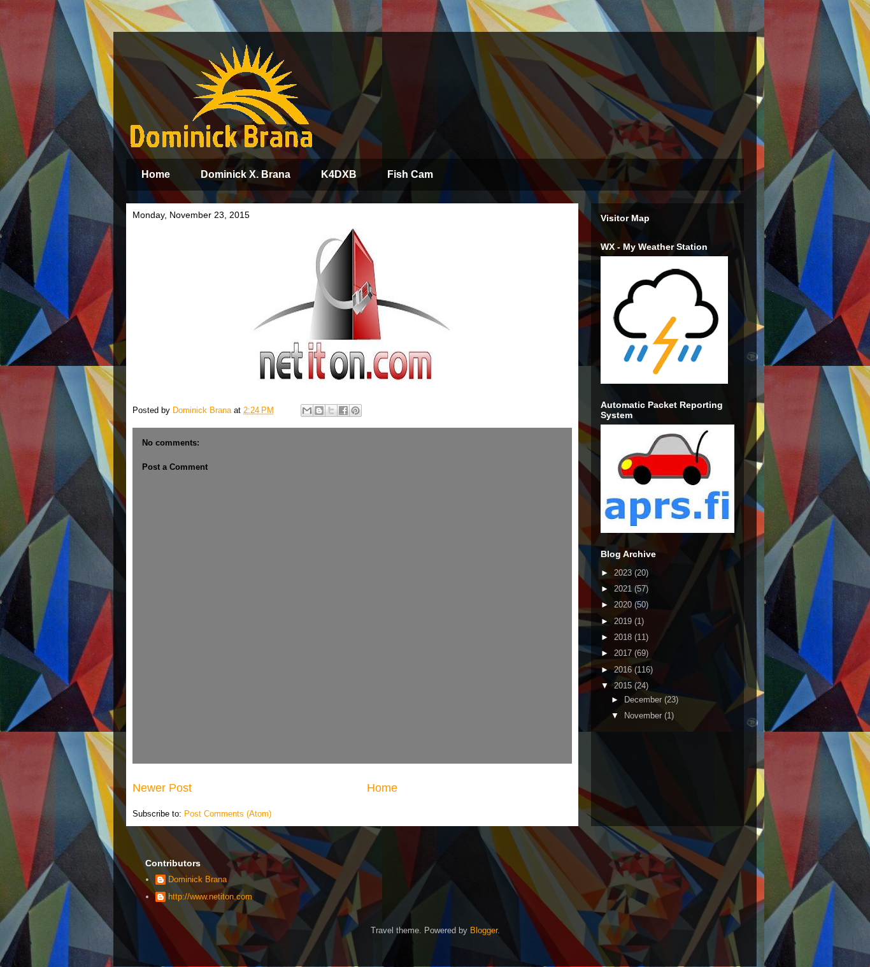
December (644, 699)
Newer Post (162, 788)
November (644, 715)
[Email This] (307, 410)
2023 (624, 573)
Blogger (483, 930)
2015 (624, 685)
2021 (624, 588)
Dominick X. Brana (245, 174)
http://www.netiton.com (210, 896)
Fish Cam (410, 174)
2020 (624, 604)
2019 (624, 621)
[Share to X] (331, 410)
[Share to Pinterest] (355, 410)
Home (155, 174)
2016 (624, 669)
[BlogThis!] (319, 410)
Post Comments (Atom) (227, 813)
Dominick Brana (197, 879)
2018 (624, 637)
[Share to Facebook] (343, 410)
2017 (624, 653)
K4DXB (339, 174)
